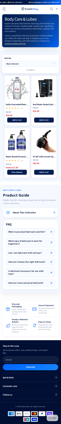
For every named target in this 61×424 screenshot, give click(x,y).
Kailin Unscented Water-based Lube (17, 104)
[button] (4, 9)
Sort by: (7, 58)
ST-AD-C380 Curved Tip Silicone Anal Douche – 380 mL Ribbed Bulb (44, 156)
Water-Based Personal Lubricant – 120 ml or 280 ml (17, 156)
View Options (16, 172)
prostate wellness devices (15, 43)
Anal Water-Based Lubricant (44, 104)
